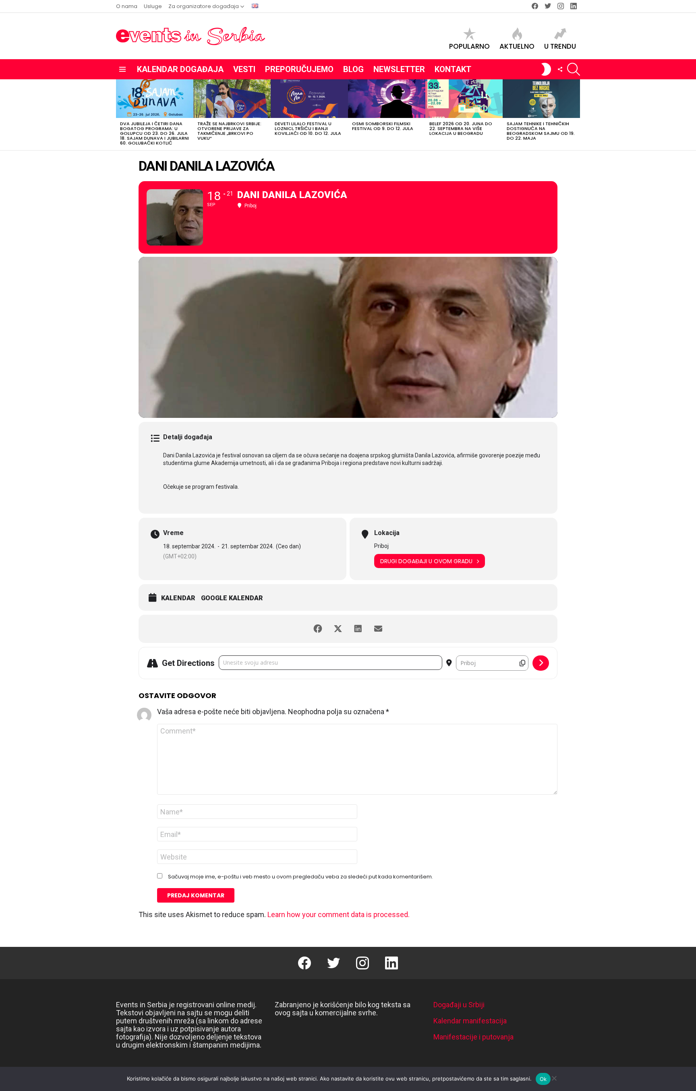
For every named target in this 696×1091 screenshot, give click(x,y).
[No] (554, 1077)
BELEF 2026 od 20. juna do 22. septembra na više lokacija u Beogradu (460, 128)
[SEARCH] (573, 69)
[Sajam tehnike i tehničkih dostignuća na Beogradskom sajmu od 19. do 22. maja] (541, 98)
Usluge (153, 6)
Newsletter (399, 69)
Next (576, 114)
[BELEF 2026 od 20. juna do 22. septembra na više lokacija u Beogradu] (464, 98)
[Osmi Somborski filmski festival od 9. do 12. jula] (386, 98)
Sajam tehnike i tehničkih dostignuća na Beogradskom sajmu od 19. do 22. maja (541, 130)
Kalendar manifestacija (470, 1021)
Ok (543, 1079)
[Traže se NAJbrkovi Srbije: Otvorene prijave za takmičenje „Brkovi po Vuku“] (232, 98)
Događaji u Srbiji (459, 1004)
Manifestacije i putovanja (473, 1037)
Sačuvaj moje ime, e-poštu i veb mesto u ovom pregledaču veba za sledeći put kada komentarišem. (300, 877)
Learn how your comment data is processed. (338, 914)
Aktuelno (516, 45)
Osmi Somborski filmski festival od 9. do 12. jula (382, 126)
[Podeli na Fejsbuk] (318, 629)
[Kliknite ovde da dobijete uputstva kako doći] (540, 663)
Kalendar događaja (180, 69)
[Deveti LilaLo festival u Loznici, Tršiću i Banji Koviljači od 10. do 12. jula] (309, 98)
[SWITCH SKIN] (546, 69)
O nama (126, 6)
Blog (353, 69)
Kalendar (178, 598)
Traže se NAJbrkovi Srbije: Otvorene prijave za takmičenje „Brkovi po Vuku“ (229, 130)
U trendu (560, 45)
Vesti (244, 69)
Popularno (469, 45)
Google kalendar (232, 598)
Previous (120, 114)
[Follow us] (560, 69)
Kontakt (453, 69)
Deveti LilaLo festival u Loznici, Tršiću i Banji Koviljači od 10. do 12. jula (308, 128)
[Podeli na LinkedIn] (358, 629)
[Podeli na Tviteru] (338, 629)
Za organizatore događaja (203, 6)
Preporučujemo (299, 69)
